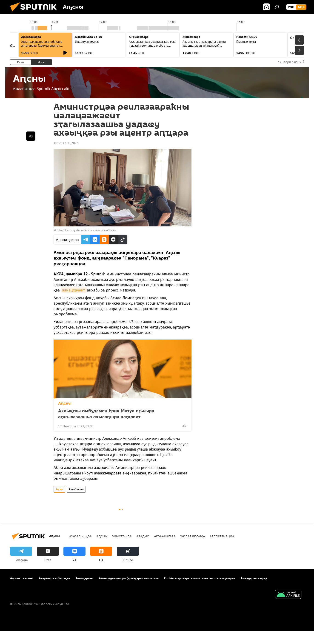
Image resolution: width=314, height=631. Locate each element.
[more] (184, 425)
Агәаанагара (165, 536)
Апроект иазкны (21, 578)
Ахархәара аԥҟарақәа (54, 578)
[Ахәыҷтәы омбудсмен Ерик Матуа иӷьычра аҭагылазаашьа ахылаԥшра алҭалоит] (122, 369)
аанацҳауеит (74, 290)
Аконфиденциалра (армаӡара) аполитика (129, 578)
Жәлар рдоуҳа (192, 536)
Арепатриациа (222, 536)
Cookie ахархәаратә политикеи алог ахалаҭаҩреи (199, 578)
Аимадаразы (84, 578)
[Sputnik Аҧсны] (35, 13)
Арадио (142, 536)
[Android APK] (288, 595)
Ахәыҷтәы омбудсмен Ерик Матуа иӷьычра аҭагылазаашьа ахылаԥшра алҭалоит (106, 414)
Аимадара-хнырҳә (254, 578)
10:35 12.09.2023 (66, 143)
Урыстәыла (122, 536)
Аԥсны (64, 403)
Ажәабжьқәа (76, 489)
